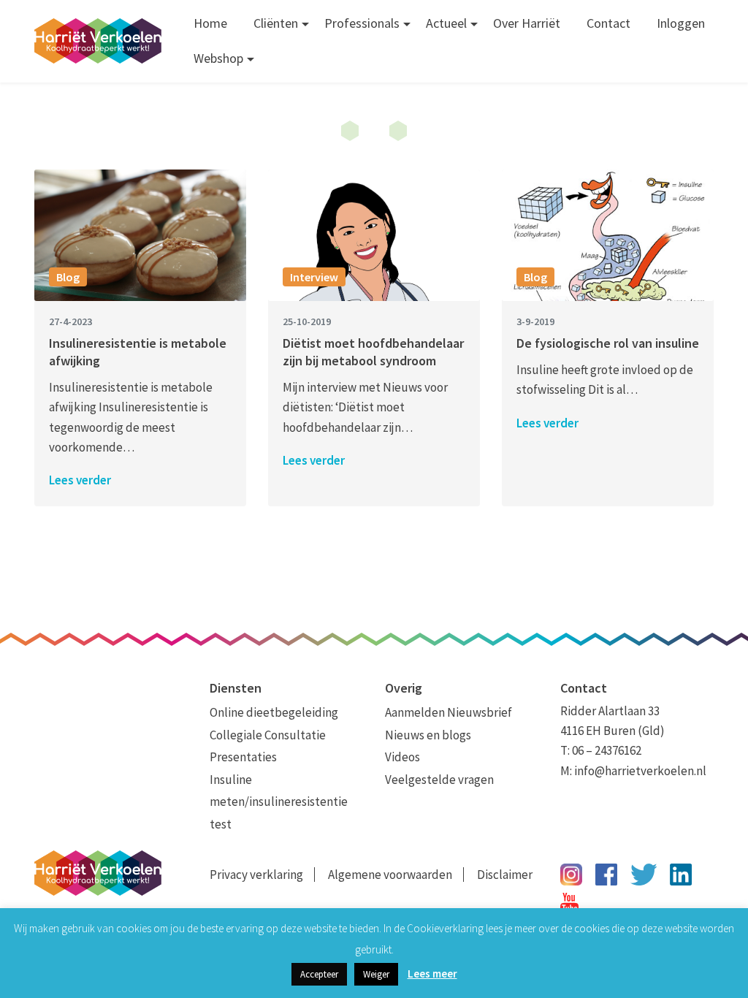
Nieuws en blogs (428, 735)
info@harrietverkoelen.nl (640, 771)
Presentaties (243, 757)
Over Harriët (526, 23)
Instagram (571, 874)
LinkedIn (681, 874)
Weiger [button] (376, 974)
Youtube (569, 904)
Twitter (643, 874)
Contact (608, 23)
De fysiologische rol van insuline (607, 343)
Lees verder (80, 480)
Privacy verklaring (256, 874)
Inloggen (681, 23)
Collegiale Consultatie (268, 735)
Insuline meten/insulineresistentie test (279, 802)
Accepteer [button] (319, 974)
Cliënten (275, 23)
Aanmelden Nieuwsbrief (448, 712)
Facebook (606, 874)
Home (210, 23)
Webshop (218, 58)
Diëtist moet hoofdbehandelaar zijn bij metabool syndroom (373, 352)
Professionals (362, 23)
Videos (402, 757)
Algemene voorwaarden (390, 874)
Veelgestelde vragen (439, 780)
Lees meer (432, 973)
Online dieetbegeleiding (274, 712)
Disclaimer (505, 874)
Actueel (446, 23)
